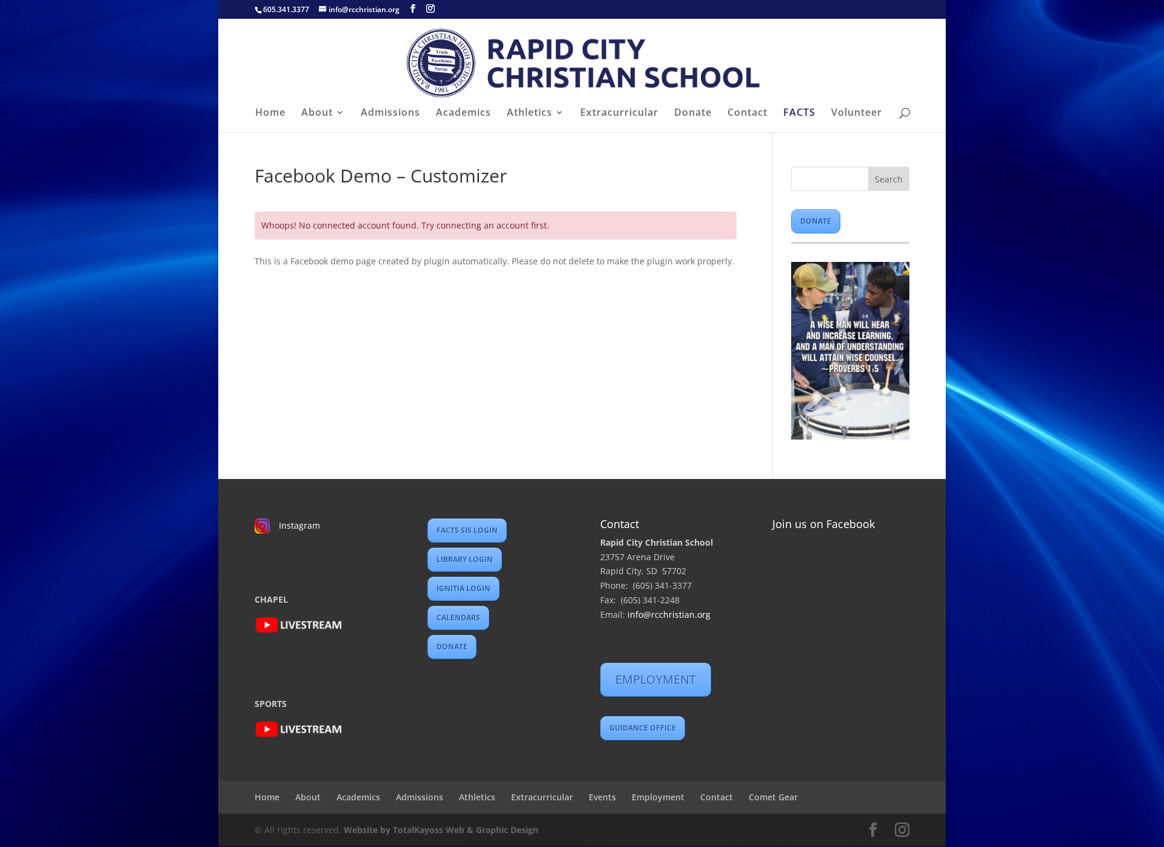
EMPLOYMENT (655, 679)
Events (602, 797)
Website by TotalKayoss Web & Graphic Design (441, 829)
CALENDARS (458, 617)
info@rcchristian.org (669, 614)
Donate (693, 113)
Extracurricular (619, 113)
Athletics (529, 113)
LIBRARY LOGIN (464, 559)
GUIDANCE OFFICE (642, 728)
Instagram (299, 525)
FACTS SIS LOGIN (467, 530)
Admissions (390, 113)
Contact (748, 113)
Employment (658, 797)
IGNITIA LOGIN (463, 588)
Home (270, 113)
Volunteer (856, 113)
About (317, 113)
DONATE (815, 221)
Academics (463, 113)
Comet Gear (773, 797)
